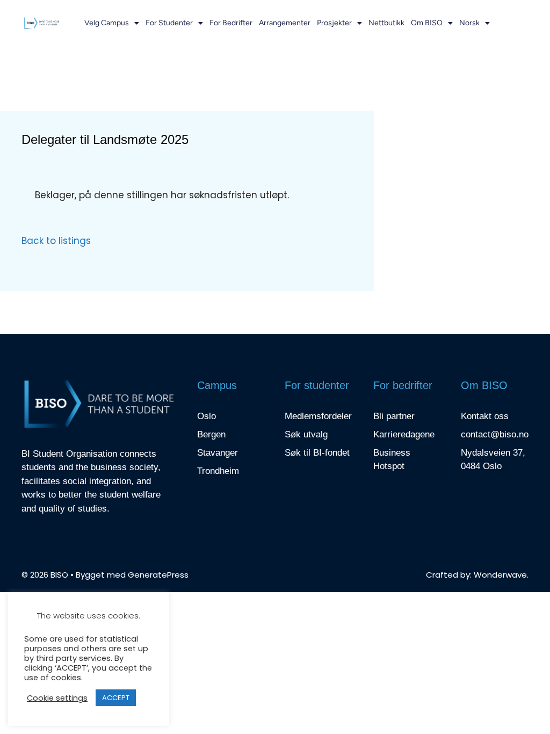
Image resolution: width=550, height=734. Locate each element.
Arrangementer (284, 22)
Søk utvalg (306, 434)
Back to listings (56, 240)
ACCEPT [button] (115, 698)
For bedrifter (230, 22)
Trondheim (218, 471)
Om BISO (427, 22)
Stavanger (217, 453)
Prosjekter (334, 22)
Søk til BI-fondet (317, 453)
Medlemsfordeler (318, 416)
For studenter (169, 22)
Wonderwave (500, 574)
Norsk (469, 22)
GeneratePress (158, 574)
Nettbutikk (386, 22)
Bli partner (394, 416)
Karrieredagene (404, 434)
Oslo (206, 416)
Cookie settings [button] (57, 698)
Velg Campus (106, 22)
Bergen (211, 434)
